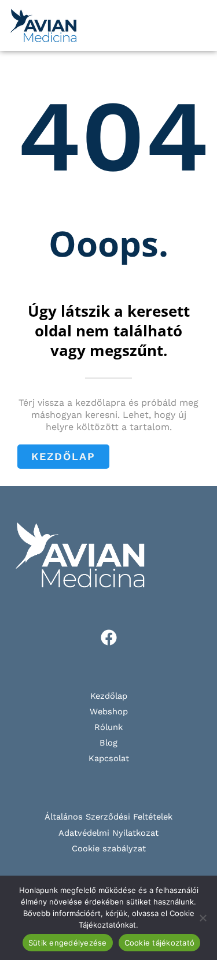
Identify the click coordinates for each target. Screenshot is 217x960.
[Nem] (202, 918)
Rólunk (108, 727)
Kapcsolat (109, 758)
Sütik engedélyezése (67, 942)
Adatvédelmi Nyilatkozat (108, 833)
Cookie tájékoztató (159, 942)
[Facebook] (109, 637)
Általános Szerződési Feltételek (108, 816)
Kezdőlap (108, 696)
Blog (108, 742)
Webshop (109, 711)
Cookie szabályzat (109, 848)
